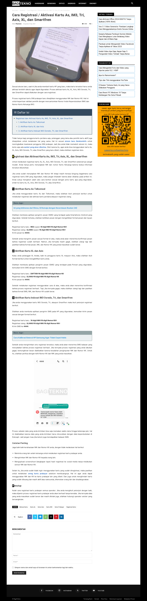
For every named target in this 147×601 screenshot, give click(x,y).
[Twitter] (35, 517)
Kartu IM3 (49, 507)
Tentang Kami (87, 599)
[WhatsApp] (45, 517)
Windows (51, 3)
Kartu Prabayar (59, 507)
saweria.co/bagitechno (116, 150)
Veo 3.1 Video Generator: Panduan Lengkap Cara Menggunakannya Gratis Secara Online (116, 28)
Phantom (18, 24)
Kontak (97, 599)
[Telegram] (40, 517)
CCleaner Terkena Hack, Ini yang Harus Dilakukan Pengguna (114, 86)
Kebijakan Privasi (129, 599)
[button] (132, 4)
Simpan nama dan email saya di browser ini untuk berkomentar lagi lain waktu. (44, 567)
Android (71, 3)
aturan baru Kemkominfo (75, 141)
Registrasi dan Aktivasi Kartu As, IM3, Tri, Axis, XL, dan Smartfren (44, 118)
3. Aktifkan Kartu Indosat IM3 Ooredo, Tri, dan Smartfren (43, 131)
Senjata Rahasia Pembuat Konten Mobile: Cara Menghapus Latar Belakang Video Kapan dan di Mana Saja (115, 36)
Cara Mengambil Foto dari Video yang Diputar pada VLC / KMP (114, 69)
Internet (82, 3)
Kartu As (32, 507)
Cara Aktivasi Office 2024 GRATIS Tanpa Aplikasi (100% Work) (115, 20)
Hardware (39, 3)
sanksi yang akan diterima (35, 147)
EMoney (93, 3)
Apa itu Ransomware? (107, 75)
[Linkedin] (61, 517)
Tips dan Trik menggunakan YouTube (113, 80)
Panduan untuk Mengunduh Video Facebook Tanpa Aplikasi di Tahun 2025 (116, 45)
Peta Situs (104, 599)
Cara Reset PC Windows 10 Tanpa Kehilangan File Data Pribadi (112, 93)
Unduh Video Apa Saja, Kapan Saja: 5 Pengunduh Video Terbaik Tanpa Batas (114, 52)
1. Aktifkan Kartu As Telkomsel (31, 122)
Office (62, 3)
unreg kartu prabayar (37, 473)
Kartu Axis (41, 507)
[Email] (51, 517)
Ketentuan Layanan (116, 599)
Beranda (15, 10)
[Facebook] (29, 517)
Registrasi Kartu (71, 507)
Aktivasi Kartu (23, 507)
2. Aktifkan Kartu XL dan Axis (31, 126)
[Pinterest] (56, 517)
